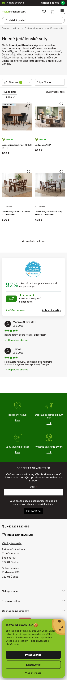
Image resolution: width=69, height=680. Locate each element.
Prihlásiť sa (33, 511)
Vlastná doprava (15, 2)
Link (17, 420)
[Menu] (62, 12)
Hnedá (8, 97)
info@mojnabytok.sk (20, 534)
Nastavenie (33, 664)
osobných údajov (44, 504)
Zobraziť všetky (51, 310)
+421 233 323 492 (49, 3)
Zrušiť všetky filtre (55, 91)
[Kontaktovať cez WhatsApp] (63, 3)
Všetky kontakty (12, 543)
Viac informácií (33, 673)
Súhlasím (33, 655)
